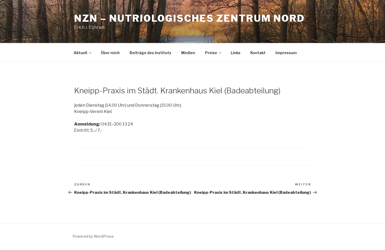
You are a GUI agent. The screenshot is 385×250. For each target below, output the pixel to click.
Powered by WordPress (93, 236)
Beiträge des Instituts (150, 52)
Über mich (110, 52)
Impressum (286, 52)
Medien (188, 52)
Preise (211, 52)
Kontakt (258, 52)
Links (235, 52)
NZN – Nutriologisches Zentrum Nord (189, 18)
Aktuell (80, 52)
